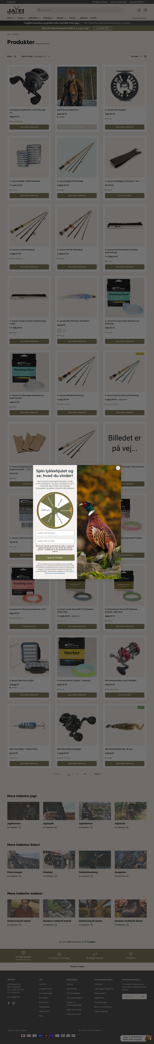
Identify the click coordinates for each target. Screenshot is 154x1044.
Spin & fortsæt (55, 557)
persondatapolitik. (59, 573)
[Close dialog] (118, 468)
